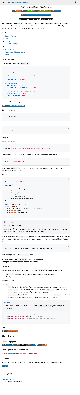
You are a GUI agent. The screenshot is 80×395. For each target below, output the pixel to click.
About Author (9, 49)
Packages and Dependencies (15, 52)
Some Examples (13, 44)
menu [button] (3, 2)
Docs (7, 46)
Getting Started (10, 36)
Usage (7, 39)
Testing (7, 55)
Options (7, 41)
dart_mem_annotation (10, 379)
